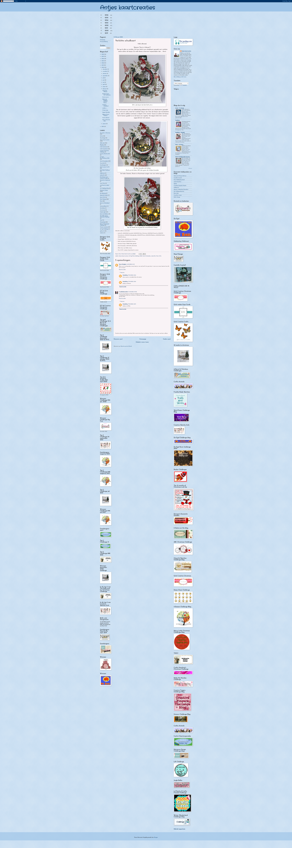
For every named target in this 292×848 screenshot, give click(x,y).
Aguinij (175, 183)
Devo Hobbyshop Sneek (179, 179)
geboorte (102, 231)
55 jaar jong (105, 110)
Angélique (177, 120)
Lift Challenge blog (104, 188)
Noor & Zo (158, 256)
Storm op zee (105, 97)
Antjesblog (125, 275)
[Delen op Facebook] (143, 254)
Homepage (142, 339)
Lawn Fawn (102, 183)
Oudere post (167, 339)
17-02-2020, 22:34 (132, 275)
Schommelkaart (103, 206)
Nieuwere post (118, 339)
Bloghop (102, 144)
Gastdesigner (103, 165)
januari (104, 123)
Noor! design (103, 199)
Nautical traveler (104, 195)
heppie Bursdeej (106, 112)
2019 (106, 33)
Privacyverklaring (104, 41)
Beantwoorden (122, 269)
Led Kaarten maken (104, 185)
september (105, 75)
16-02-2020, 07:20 (133, 291)
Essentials (102, 163)
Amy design (102, 137)
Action (101, 136)
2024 (106, 20)
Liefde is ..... (105, 108)
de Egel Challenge (104, 229)
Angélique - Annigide (180, 132)
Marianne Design (104, 190)
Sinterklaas (102, 208)
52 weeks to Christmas (105, 132)
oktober (105, 73)
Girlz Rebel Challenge (105, 170)
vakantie (102, 232)
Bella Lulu (102, 143)
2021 (106, 28)
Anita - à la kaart (179, 144)
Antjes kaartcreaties (127, 8)
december (105, 69)
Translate (184, 85)
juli (103, 77)
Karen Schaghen (122, 264)
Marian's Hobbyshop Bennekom (181, 189)
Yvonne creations (104, 227)
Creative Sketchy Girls (105, 153)
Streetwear (102, 210)
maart (104, 86)
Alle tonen (190, 168)
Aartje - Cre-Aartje (179, 108)
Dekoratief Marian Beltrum (180, 175)
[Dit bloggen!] (141, 254)
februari (105, 88)
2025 (106, 17)
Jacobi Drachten (177, 181)
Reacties (122, 272)
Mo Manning (103, 193)
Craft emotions (103, 146)
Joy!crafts (153, 256)
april (104, 84)
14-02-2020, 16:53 (131, 264)
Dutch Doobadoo (147, 256)
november (105, 71)
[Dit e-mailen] (139, 254)
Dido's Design (177, 197)
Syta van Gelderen (104, 213)
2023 (106, 23)
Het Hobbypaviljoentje (179, 191)
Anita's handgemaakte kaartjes (182, 156)
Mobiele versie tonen (142, 342)
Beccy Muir (176, 193)
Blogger (156, 837)
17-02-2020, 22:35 (132, 304)
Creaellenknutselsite (123, 291)
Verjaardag (102, 222)
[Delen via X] (142, 254)
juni (104, 80)
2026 (106, 15)
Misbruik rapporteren (179, 829)
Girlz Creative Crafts (105, 167)
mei (104, 82)
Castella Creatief (178, 177)
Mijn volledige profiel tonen (180, 76)
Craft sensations (104, 148)
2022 (106, 25)
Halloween (102, 173)
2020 (106, 30)
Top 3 (101, 220)
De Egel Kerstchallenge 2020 (135, 256)
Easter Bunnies (105, 117)
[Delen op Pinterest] (145, 254)
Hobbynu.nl (176, 187)
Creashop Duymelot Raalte (180, 185)
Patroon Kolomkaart (105, 203)
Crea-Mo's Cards (178, 195)
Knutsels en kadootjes (105, 180)
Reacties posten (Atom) (126, 346)
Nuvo (101, 201)
